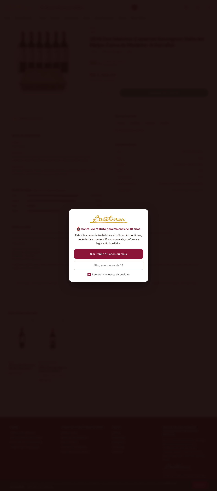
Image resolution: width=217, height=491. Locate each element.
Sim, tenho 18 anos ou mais (108, 254)
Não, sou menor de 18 (108, 265)
